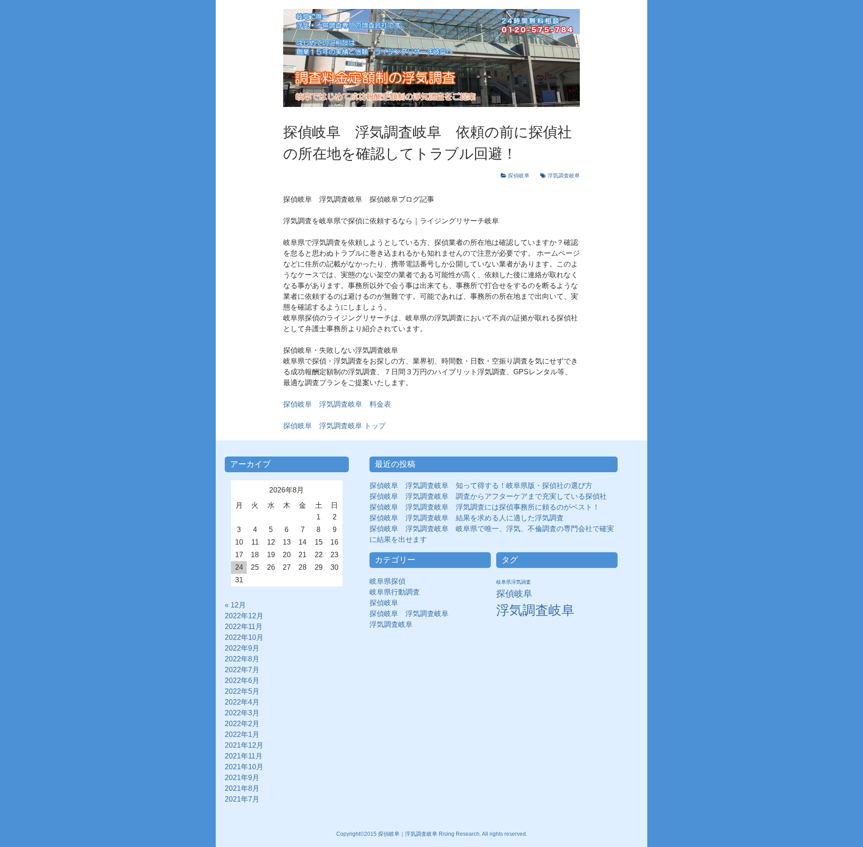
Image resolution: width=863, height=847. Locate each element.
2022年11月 (243, 626)
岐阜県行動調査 (394, 592)
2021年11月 (243, 756)
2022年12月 (244, 616)
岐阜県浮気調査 (513, 582)
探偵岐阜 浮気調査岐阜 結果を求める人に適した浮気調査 (466, 518)
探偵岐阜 (521, 176)
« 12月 (235, 605)
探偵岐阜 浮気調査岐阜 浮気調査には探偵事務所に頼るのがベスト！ (484, 507)
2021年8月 (242, 788)
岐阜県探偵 (387, 581)
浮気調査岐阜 (563, 176)
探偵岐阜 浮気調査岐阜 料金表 (337, 404)
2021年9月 (242, 777)
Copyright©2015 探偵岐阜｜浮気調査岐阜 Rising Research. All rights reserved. (431, 834)
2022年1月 (242, 734)
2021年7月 (242, 799)
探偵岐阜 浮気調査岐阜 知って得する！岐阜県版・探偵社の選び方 (480, 485)
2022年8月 (242, 659)
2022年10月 (244, 637)
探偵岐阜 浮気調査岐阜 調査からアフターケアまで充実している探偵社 (488, 496)
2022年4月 (242, 702)
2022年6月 (242, 680)
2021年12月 (244, 745)
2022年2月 (242, 723)
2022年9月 (242, 648)
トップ (334, 426)
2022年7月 (242, 670)
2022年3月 (242, 713)
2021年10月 (244, 767)
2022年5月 (242, 691)
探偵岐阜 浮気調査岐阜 (409, 613)
